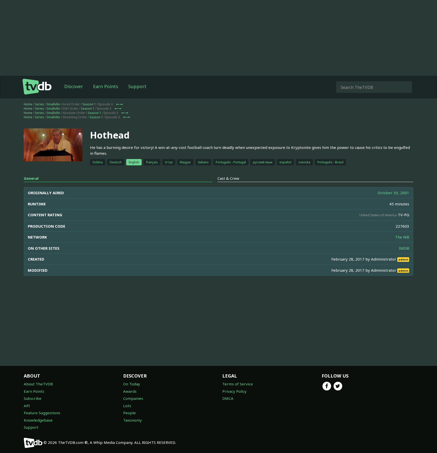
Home (28, 104)
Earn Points (105, 86)
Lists (127, 405)
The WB (402, 237)
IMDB (404, 248)
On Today (131, 383)
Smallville (53, 104)
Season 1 (89, 104)
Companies (133, 398)
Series (39, 104)
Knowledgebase (38, 420)
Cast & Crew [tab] (228, 178)
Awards (130, 391)
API (27, 405)
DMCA (227, 398)
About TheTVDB (38, 383)
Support (137, 86)
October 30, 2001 (393, 192)
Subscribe (32, 398)
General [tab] (31, 178)
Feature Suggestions (42, 412)
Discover (73, 86)
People (129, 412)
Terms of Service (237, 383)
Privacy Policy (234, 391)
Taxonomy (132, 420)
